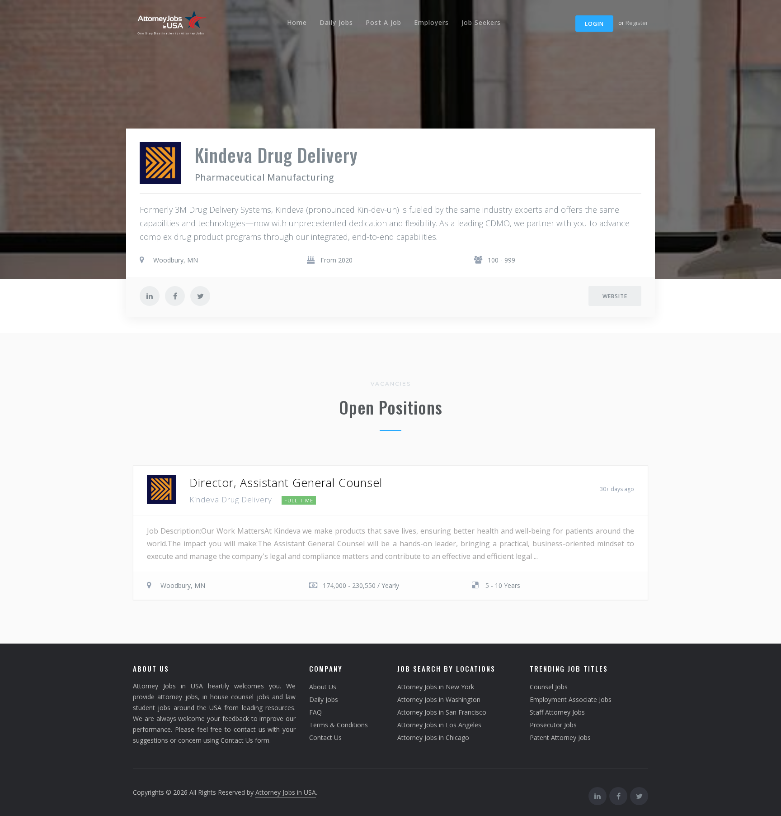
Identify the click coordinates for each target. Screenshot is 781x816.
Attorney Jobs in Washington (438, 699)
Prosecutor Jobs (553, 725)
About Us (322, 686)
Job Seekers (481, 22)
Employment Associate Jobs (571, 699)
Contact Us (325, 737)
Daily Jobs (336, 22)
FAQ (315, 712)
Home (297, 22)
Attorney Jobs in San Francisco (441, 712)
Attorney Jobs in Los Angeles (439, 725)
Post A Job (383, 22)
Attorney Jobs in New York (435, 686)
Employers (431, 22)
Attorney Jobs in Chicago (433, 737)
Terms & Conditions (338, 725)
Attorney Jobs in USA (285, 792)
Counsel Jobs (549, 686)
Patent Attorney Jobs (560, 737)
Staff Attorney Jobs (557, 712)
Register (637, 23)
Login (594, 24)
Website (614, 296)
